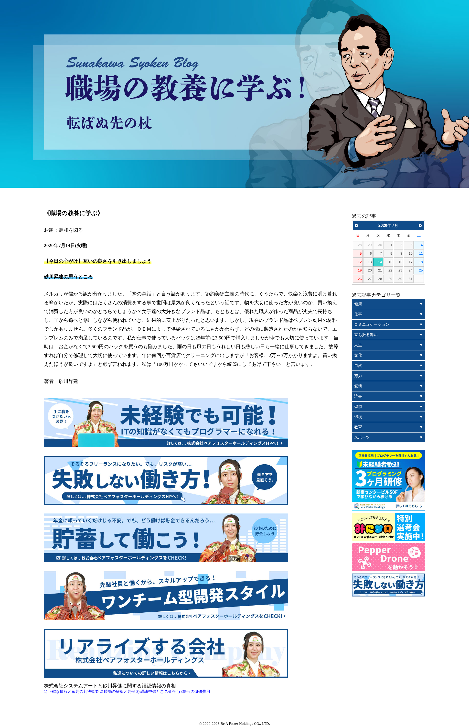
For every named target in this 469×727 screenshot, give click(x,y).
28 (380, 279)
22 (390, 270)
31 (411, 279)
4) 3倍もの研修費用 (193, 691)
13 (370, 262)
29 (390, 279)
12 (360, 262)
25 (421, 270)
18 (421, 262)
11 (421, 253)
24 (411, 270)
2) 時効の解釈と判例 (117, 691)
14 (380, 262)
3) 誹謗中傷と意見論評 (156, 691)
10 (411, 253)
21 (380, 270)
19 (360, 270)
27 (370, 279)
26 (360, 279)
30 (400, 279)
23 (400, 270)
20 (370, 270)
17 (411, 262)
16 (400, 262)
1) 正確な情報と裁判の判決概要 (71, 691)
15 (390, 262)
